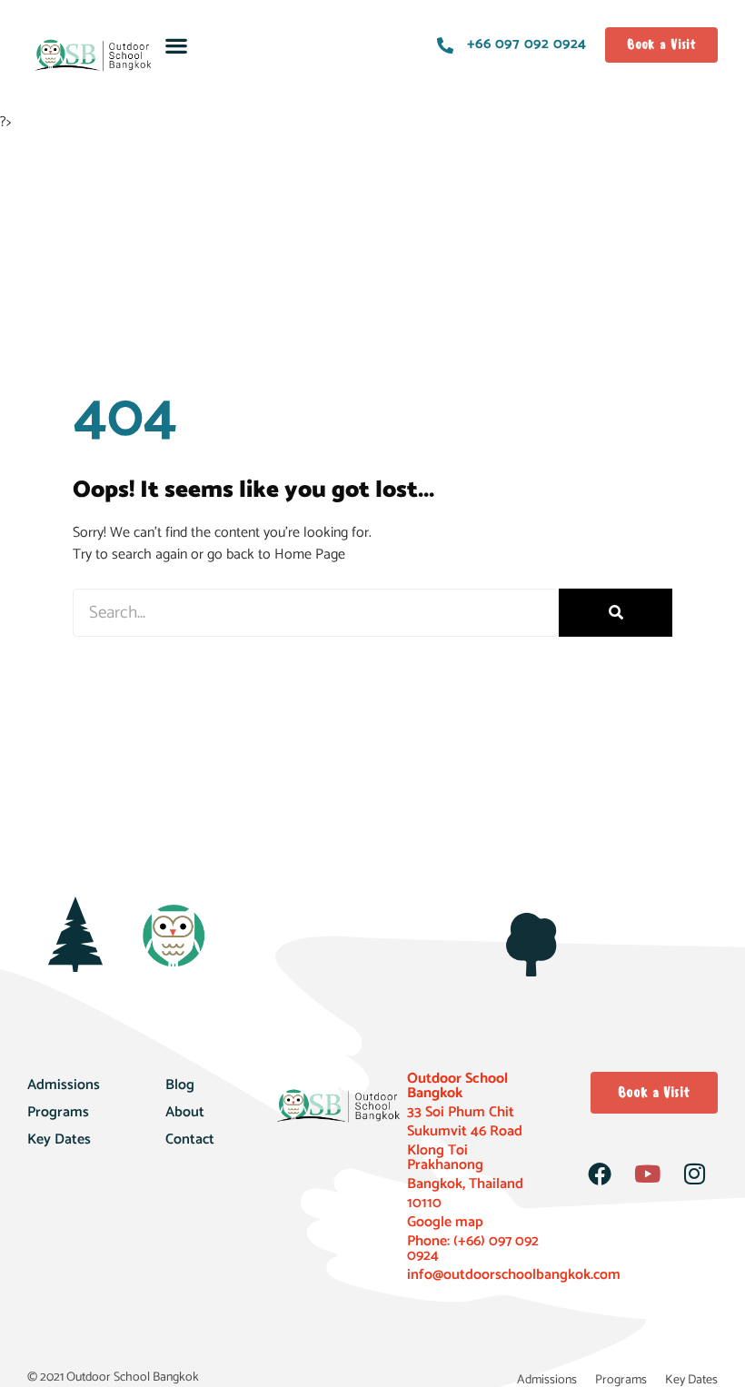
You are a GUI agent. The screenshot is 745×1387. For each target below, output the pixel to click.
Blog (179, 1085)
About (184, 1112)
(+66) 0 (474, 1241)
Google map (445, 1222)
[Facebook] (599, 1173)
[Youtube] (646, 1173)
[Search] (615, 613)
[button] (176, 45)
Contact (189, 1139)
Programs (58, 1112)
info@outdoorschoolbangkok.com (514, 1275)
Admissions (63, 1085)
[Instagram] (694, 1173)
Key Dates (59, 1139)
